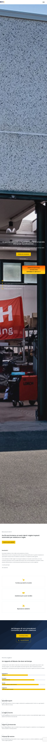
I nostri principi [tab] (6, 565)
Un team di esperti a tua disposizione (12, 280)
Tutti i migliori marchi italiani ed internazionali (14, 286)
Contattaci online (23, 635)
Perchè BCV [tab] (5, 550)
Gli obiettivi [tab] (5, 567)
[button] (33, 270)
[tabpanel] (23, 558)
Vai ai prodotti (22, 259)
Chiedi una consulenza (23, 254)
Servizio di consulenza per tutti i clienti (13, 288)
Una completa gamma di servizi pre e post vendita (16, 283)
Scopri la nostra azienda (8, 542)
